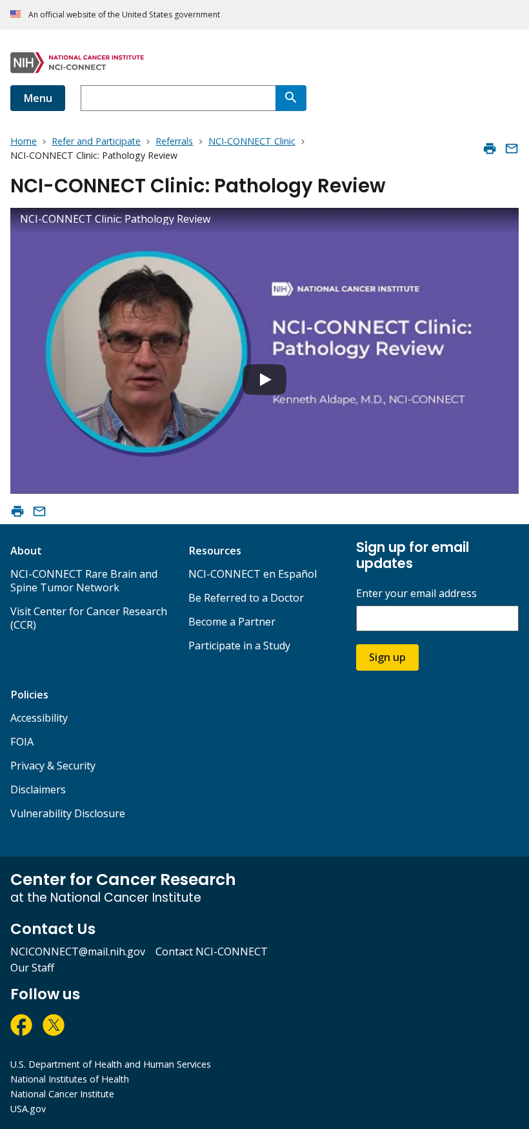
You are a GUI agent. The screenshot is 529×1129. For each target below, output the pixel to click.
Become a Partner (231, 622)
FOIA (22, 742)
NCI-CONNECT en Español (252, 574)
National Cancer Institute (62, 1094)
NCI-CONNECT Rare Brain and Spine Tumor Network (83, 581)
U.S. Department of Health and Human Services (110, 1064)
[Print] (490, 148)
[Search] (290, 98)
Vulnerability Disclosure (67, 813)
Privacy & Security (52, 765)
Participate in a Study (239, 645)
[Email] (511, 148)
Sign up (387, 657)
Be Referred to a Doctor (246, 598)
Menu (37, 98)
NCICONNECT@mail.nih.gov (77, 951)
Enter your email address (416, 593)
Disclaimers (38, 789)
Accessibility (39, 718)
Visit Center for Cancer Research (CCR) (88, 618)
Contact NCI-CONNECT (211, 951)
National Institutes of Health (69, 1079)
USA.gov (28, 1109)
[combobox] (178, 98)
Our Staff (32, 968)
